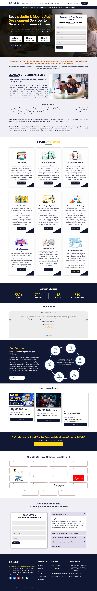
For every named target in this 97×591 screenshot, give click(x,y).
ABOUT (28, 3)
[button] (45, 335)
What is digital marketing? (60, 514)
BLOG (65, 3)
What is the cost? (57, 546)
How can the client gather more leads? (64, 537)
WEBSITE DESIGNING (37, 3)
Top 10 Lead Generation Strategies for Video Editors (47, 410)
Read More (21, 419)
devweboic (12, 412)
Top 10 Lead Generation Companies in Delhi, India (19, 409)
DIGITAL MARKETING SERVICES (53, 3)
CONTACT (76, 3)
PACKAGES (70, 3)
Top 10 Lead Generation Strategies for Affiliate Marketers (72, 413)
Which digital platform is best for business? (65, 533)
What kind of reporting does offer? (62, 542)
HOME (23, 3)
